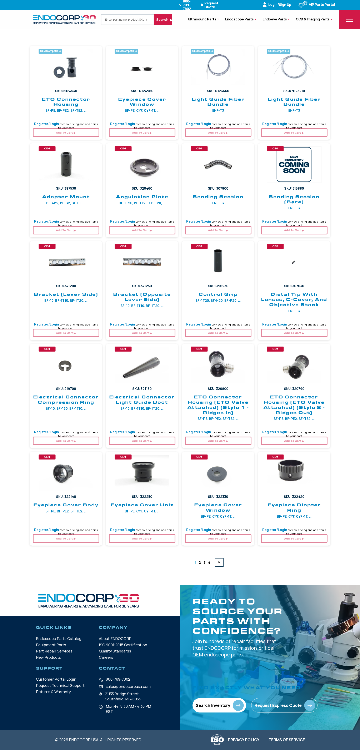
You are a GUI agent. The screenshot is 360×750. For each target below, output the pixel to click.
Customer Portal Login (56, 679)
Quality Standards (115, 651)
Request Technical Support (60, 685)
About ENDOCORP (115, 638)
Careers (106, 657)
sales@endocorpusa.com (128, 686)
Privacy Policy (243, 739)
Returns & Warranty (53, 691)
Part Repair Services (54, 651)
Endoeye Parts (275, 19)
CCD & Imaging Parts (313, 19)
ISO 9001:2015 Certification (123, 644)
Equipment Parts (51, 644)
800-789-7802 (118, 679)
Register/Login (46, 123)
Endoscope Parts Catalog (58, 638)
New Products (48, 657)
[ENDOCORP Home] (64, 19)
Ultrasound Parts (202, 19)
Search (162, 19)
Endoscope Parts (239, 19)
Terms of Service (287, 739)
